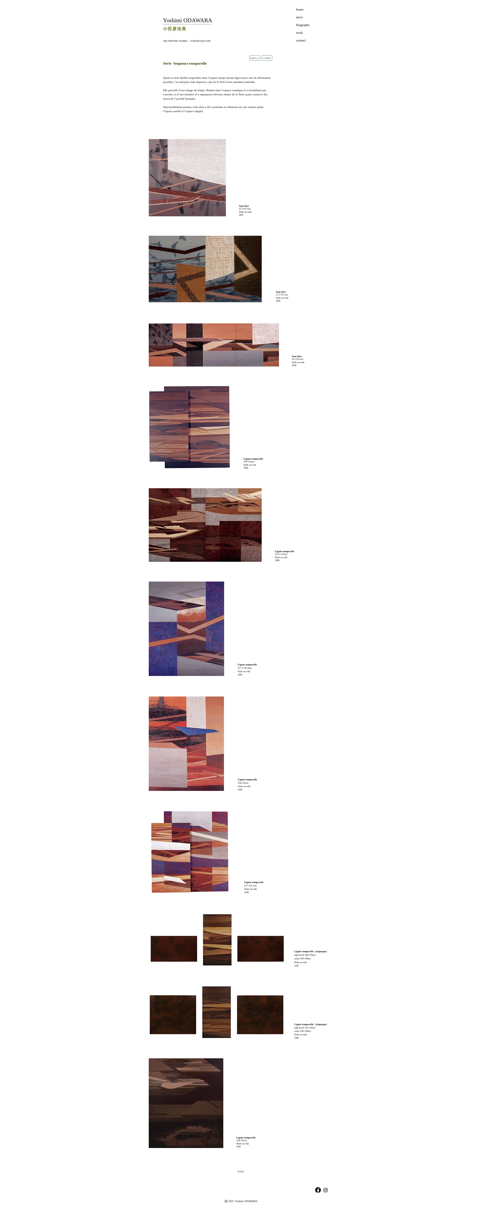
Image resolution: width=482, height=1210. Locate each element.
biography (303, 25)
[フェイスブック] (318, 1190)
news (299, 17)
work (299, 32)
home (300, 9)
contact (301, 40)
